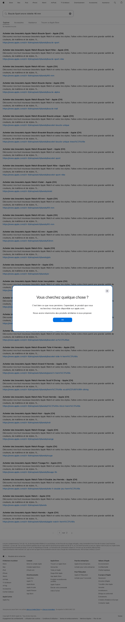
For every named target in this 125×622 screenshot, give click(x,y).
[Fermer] (107, 291)
